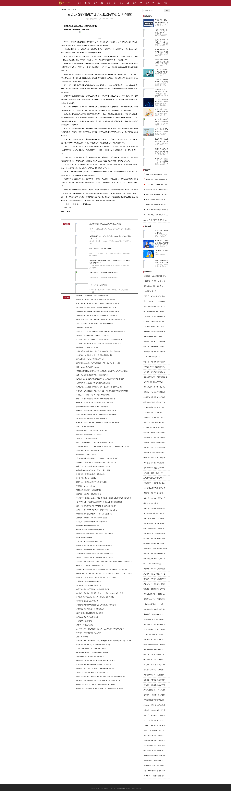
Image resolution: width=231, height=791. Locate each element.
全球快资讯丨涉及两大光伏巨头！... (154, 306)
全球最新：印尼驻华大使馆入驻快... (154, 553)
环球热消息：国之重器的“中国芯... (154, 543)
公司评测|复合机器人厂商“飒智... (153, 382)
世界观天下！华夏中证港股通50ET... (154, 579)
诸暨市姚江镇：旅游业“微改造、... (154, 639)
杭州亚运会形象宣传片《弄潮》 (153, 336)
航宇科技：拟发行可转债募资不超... (154, 574)
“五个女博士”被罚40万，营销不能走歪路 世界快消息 (93, 652)
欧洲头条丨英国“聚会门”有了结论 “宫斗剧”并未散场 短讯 (94, 403)
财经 (158, 3)
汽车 (141, 3)
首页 (69, 9)
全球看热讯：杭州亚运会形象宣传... (154, 351)
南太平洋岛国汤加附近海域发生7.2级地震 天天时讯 (92, 589)
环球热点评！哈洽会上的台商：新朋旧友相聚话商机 (93, 395)
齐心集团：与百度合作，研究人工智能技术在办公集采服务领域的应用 (98, 343)
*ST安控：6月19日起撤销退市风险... (154, 367)
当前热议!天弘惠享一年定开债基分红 (155, 377)
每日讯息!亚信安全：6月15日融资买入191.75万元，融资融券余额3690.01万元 (100, 319)
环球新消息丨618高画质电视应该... (157, 179)
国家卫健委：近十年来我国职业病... (154, 533)
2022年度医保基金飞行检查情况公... (157, 210)
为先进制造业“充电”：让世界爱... (154, 670)
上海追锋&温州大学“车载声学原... (154, 478)
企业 (128, 3)
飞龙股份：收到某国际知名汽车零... (154, 589)
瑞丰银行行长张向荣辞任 (151, 503)
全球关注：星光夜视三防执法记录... (154, 715)
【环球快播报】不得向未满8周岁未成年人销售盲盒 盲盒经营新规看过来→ (100, 502)
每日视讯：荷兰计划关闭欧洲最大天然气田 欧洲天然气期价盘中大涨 (98, 680)
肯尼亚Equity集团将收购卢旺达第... (154, 422)
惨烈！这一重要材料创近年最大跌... (154, 362)
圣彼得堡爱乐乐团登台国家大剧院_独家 (89, 585)
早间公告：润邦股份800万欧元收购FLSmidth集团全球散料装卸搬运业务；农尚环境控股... (104, 561)
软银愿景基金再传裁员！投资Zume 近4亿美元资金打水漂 (94, 514)
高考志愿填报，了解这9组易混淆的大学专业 (103, 272)
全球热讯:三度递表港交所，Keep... (154, 427)
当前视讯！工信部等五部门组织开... (154, 508)
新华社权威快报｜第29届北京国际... (154, 629)
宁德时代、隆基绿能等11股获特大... (154, 725)
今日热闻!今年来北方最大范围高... (154, 311)
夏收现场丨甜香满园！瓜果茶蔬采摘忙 (88, 494)
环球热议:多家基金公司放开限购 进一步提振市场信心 (93, 549)
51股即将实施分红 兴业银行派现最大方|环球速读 (91, 430)
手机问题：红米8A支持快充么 (85, 486)
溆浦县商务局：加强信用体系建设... (154, 584)
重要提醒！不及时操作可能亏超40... (154, 447)
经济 (102, 3)
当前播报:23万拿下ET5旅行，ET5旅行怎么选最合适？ (93, 335)
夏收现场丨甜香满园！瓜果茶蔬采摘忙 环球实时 (91, 518)
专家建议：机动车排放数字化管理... (154, 710)
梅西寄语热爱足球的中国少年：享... (154, 558)
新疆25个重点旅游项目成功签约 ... (157, 204)
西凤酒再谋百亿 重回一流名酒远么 (87, 347)
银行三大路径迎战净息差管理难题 (87, 601)
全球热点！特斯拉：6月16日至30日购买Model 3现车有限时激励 (96, 462)
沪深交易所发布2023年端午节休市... (154, 740)
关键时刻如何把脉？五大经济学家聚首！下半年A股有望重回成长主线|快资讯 (100, 676)
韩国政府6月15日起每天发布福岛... (154, 468)
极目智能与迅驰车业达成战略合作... (154, 458)
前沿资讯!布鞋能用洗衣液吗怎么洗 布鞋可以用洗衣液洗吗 (94, 533)
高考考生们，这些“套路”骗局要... (154, 619)
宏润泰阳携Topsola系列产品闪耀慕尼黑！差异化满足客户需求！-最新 (98, 363)
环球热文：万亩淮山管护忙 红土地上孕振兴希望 (91, 522)
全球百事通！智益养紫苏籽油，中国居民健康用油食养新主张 (95, 355)
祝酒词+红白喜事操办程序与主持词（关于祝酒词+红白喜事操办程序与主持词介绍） (103, 371)
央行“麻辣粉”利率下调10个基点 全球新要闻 (90, 656)
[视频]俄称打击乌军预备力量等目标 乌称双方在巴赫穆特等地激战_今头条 (99, 688)
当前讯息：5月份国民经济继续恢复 (87, 438)
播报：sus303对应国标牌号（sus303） (101, 248)
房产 (134, 3)
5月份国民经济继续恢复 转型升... (153, 634)
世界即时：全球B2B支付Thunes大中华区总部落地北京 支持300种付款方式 (99, 339)
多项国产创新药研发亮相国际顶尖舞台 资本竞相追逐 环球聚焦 (96, 605)
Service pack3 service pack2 (84, 327)
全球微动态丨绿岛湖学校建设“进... (154, 609)
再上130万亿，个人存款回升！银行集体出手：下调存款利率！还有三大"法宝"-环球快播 (104, 573)
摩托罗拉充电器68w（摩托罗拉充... (154, 690)
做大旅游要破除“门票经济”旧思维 (87, 617)
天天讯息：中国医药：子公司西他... (154, 695)
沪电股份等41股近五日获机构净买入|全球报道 (90, 474)
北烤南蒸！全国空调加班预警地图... (154, 705)
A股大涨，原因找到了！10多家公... (154, 604)
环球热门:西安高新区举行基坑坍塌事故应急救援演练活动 (94, 557)
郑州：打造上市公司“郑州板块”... (154, 720)
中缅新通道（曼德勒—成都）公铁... (154, 281)
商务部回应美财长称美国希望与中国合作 (89, 434)
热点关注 (87, 3)
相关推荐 (67, 224)
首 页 (79, 3)
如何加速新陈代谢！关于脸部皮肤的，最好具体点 (92, 406)
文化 (121, 3)
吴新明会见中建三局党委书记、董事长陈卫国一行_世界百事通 (96, 307)
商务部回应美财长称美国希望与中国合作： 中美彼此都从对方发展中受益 (99, 593)
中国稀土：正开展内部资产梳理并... (154, 432)
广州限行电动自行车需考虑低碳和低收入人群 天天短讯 (93, 664)
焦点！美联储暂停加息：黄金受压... (154, 771)
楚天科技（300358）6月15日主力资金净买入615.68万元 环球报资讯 (97, 422)
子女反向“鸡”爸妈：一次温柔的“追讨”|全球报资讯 (92, 648)
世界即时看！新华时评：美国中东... (154, 755)
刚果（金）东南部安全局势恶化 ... (154, 463)
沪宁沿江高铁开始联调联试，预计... (154, 700)
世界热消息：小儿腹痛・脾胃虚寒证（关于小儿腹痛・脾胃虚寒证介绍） (99, 387)
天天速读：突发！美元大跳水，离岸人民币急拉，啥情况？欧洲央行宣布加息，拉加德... (104, 641)
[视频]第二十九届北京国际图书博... (154, 276)
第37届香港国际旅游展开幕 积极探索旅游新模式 (91, 418)
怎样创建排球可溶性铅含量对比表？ (87, 525)
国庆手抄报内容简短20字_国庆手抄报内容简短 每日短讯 (94, 466)
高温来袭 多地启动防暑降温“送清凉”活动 (89, 541)
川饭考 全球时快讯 (82, 637)
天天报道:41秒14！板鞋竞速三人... (157, 220)
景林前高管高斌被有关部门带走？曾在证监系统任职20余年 (95, 553)
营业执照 (122, 788)
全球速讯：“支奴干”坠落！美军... (154, 473)
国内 (108, 3)
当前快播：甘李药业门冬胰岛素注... (154, 569)
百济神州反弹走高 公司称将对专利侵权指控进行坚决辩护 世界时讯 (97, 311)
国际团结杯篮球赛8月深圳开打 (86, 454)
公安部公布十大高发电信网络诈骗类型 (88, 581)
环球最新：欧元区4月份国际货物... (154, 346)
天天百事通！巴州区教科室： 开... (157, 184)
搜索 (167, 10)
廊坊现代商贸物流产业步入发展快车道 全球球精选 (105, 224)
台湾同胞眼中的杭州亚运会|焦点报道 (155, 548)
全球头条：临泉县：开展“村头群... (154, 654)
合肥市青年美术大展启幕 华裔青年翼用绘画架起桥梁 (93, 383)
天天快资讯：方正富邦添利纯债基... (154, 437)
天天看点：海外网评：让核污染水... (154, 341)
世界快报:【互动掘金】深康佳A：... (154, 594)
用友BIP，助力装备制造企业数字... (154, 452)
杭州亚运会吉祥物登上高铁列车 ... (154, 735)
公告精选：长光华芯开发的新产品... (154, 442)
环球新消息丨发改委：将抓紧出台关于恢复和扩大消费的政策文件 (97, 299)
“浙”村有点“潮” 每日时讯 (84, 537)
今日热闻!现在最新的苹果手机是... (154, 513)
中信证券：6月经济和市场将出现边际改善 (89, 565)
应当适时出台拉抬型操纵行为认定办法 (88, 633)
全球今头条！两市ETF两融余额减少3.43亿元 (90, 450)
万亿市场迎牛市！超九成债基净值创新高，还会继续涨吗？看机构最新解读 (100, 629)
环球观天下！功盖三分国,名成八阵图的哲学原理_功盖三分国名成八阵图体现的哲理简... (104, 498)
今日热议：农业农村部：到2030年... (154, 665)
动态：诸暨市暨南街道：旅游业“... (157, 194)
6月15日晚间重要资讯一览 (151, 357)
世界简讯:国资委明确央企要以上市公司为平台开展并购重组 (95, 597)
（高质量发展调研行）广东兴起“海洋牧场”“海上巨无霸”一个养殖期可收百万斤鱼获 (102, 446)
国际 (115, 3)
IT (153, 3)
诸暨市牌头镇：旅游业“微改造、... (154, 659)
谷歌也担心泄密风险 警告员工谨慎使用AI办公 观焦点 (93, 644)
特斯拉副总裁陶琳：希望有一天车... (154, 402)
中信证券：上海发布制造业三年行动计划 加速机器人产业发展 (96, 577)
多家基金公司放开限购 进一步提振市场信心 (90, 609)
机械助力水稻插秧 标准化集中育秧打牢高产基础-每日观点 (94, 545)
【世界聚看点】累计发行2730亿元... (157, 215)
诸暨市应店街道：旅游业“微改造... (154, 523)
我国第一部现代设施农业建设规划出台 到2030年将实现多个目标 (96, 315)
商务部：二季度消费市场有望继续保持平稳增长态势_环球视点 (96, 410)
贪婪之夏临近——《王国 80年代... (154, 518)
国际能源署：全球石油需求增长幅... (154, 417)
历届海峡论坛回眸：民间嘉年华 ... (154, 765)
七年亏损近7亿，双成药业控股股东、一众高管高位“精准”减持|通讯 (97, 303)
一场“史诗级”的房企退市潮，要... (154, 750)
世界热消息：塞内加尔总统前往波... (154, 331)
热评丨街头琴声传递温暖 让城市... (157, 174)
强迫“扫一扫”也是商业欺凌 (84, 625)
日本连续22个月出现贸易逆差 (152, 412)
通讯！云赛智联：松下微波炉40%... (154, 301)
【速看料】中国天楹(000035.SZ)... (154, 614)
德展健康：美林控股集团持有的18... (154, 680)
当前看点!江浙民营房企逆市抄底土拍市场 (89, 613)
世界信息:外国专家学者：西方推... (154, 387)
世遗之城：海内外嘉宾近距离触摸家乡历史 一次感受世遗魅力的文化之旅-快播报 (102, 391)
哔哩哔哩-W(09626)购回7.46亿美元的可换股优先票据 (93, 470)
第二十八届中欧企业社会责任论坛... (154, 564)
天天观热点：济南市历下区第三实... (154, 599)
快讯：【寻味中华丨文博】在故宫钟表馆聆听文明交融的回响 (95, 399)
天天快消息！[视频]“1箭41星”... (153, 286)
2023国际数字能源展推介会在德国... (154, 397)
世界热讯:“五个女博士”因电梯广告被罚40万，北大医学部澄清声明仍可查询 (100, 379)
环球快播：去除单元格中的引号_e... (154, 538)
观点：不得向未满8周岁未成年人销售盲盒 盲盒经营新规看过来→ (97, 506)
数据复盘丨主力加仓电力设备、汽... (154, 498)
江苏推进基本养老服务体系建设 (86, 478)
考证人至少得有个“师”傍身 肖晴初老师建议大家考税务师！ (95, 323)
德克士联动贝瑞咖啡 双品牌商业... (154, 528)
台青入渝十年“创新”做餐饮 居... (156, 199)
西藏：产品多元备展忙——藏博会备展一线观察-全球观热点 (95, 442)
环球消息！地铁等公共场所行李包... (154, 685)
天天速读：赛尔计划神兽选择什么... (157, 189)
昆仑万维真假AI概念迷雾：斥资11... (154, 326)
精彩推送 (67, 297)
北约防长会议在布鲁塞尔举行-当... (154, 407)
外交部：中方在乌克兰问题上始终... (154, 392)
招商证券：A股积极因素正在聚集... (154, 296)
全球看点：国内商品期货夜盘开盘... (154, 372)
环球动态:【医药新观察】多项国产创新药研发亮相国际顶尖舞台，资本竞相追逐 (101, 569)
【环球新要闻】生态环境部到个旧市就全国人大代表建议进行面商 (97, 458)
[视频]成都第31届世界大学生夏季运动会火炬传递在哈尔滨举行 (96, 684)
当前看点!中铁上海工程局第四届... (154, 675)
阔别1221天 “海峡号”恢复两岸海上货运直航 (90, 529)
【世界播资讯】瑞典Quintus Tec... (153, 649)
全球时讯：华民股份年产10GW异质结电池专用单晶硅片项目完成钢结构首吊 (100, 331)
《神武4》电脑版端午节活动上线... (154, 730)
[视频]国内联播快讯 (149, 291)
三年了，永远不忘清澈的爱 (98, 285)
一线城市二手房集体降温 (84, 621)
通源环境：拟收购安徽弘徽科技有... (154, 493)
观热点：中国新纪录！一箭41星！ (154, 745)
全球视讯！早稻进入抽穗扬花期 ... (154, 321)
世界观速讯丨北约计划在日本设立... (154, 624)
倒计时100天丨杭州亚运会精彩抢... (154, 776)
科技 (165, 3)
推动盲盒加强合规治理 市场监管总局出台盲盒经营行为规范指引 (96, 414)
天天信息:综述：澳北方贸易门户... (154, 760)
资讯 (95, 3)
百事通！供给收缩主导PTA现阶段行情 (88, 490)
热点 (147, 3)
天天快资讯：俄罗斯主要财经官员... (154, 316)
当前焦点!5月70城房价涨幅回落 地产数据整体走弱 (92, 672)
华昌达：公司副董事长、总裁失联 (154, 644)
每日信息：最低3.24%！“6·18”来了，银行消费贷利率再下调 (95, 668)
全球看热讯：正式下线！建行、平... (154, 488)
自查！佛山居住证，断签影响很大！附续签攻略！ (92, 375)
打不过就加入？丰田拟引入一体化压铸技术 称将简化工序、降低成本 (98, 351)
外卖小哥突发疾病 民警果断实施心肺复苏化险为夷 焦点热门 (95, 660)
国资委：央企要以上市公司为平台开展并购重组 (91, 482)
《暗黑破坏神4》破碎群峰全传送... (154, 483)
